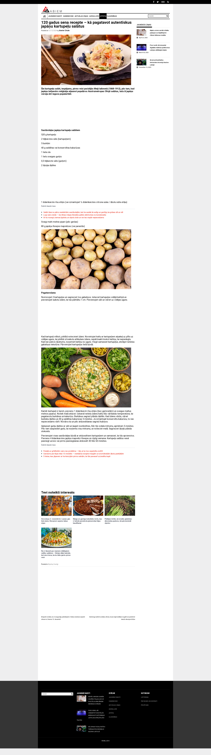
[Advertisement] (88, 112)
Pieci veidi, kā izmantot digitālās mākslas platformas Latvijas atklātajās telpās (160, 47)
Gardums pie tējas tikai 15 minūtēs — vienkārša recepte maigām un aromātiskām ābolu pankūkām (83, 454)
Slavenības (112, 16)
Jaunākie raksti (55, 16)
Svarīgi (56, 564)
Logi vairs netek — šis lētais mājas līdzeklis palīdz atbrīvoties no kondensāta (74, 215)
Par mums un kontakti (149, 701)
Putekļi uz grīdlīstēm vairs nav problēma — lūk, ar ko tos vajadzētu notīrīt (73, 451)
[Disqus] (88, 652)
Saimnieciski (68, 16)
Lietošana (144, 697)
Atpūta (103, 16)
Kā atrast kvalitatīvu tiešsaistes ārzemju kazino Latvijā (159, 62)
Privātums (145, 705)
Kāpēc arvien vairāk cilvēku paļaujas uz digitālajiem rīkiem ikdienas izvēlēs (159, 33)
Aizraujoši (94, 16)
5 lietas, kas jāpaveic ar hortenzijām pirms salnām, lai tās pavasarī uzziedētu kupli (76, 456)
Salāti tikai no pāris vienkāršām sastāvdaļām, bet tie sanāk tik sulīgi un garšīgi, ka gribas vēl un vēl (83, 212)
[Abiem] (44, 16)
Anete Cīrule (64, 30)
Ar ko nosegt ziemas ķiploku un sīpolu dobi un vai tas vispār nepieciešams (73, 217)
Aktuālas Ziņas (81, 16)
